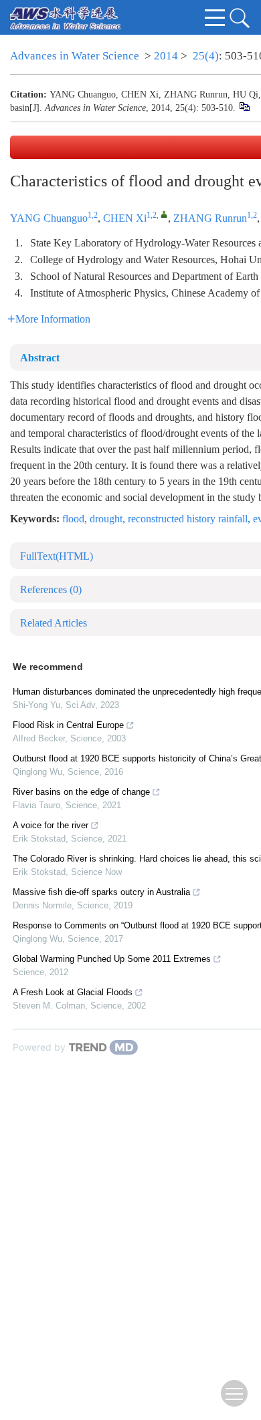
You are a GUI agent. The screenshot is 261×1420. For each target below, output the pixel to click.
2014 (166, 55)
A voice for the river (50, 825)
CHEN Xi (125, 218)
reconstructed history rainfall (188, 518)
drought (106, 518)
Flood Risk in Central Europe (68, 725)
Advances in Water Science (74, 55)
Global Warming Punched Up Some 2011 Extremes (112, 959)
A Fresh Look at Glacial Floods (73, 992)
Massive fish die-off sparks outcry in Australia (101, 892)
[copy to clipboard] (244, 107)
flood (73, 518)
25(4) (206, 55)
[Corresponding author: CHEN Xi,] (164, 214)
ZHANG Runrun (210, 218)
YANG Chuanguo (49, 218)
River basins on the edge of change (81, 792)
